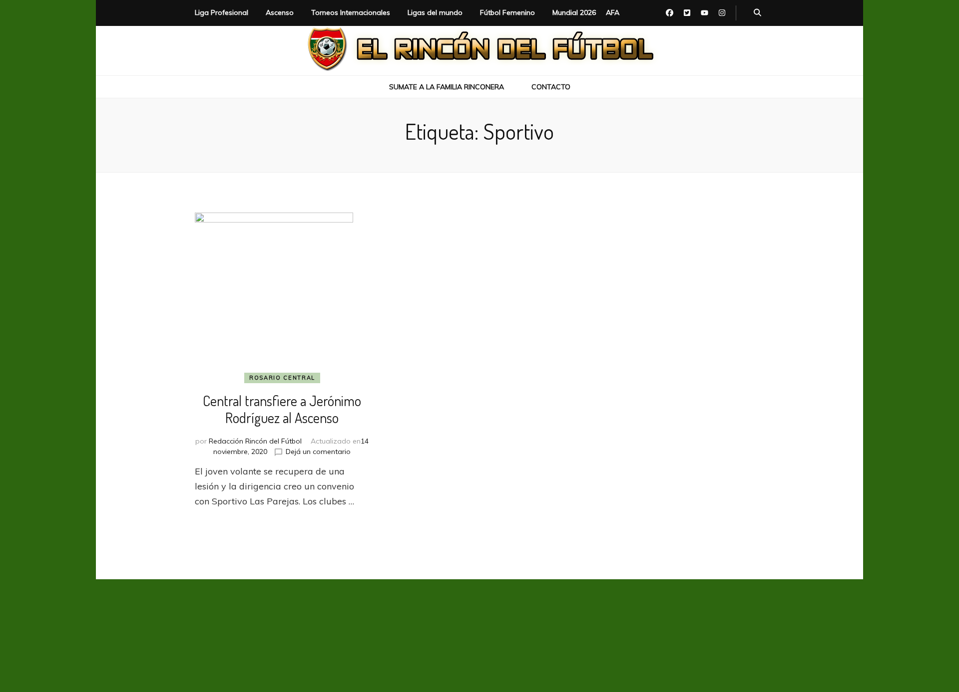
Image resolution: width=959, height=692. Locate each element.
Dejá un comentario (318, 451)
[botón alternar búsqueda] (757, 12)
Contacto (550, 86)
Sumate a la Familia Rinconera (446, 86)
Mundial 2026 (574, 12)
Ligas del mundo (435, 12)
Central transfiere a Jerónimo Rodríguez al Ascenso (282, 409)
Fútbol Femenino (507, 12)
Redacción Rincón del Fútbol (255, 441)
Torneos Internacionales (350, 12)
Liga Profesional (221, 12)
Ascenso (280, 12)
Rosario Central (282, 377)
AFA (612, 12)
